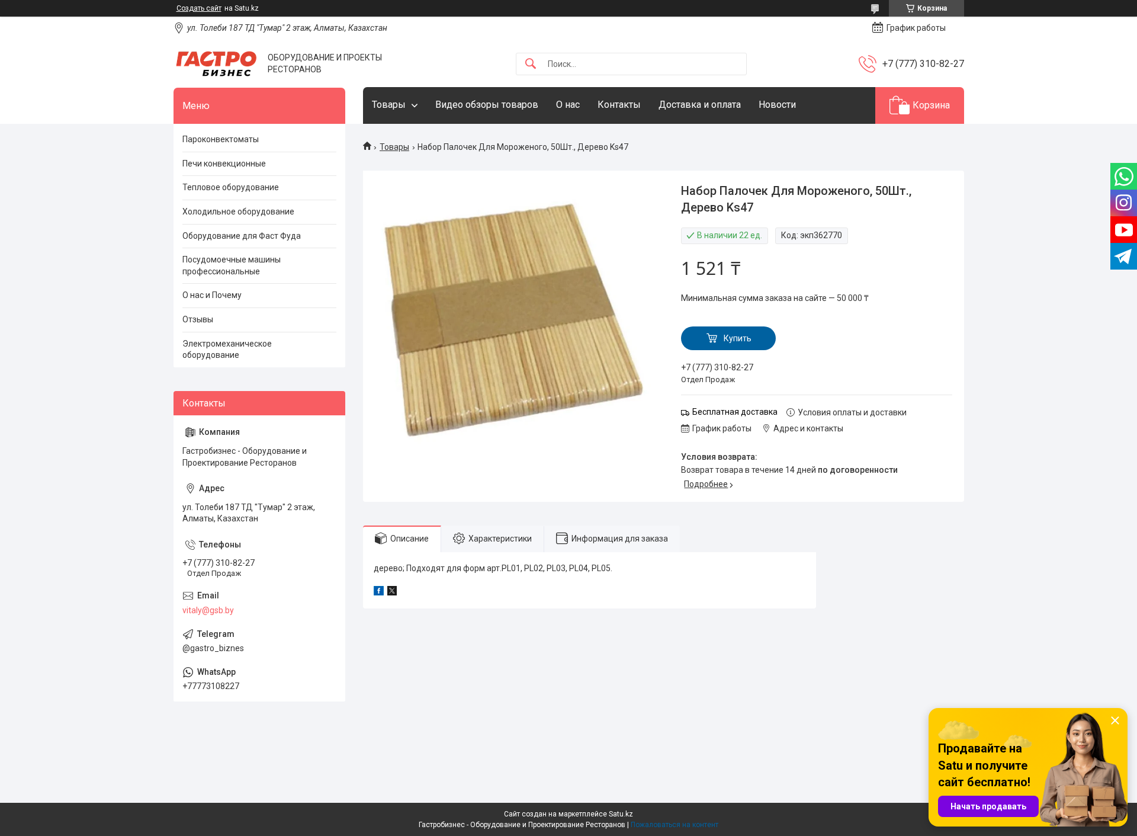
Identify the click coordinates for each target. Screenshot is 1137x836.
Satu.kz (621, 814)
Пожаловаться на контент (674, 825)
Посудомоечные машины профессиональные (231, 265)
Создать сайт (198, 8)
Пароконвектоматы (220, 139)
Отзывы (197, 319)
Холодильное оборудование (238, 211)
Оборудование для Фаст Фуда (241, 236)
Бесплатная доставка (735, 412)
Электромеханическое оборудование (227, 349)
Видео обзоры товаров (486, 104)
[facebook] (379, 592)
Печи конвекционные (224, 163)
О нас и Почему (212, 295)
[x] (392, 592)
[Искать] (530, 64)
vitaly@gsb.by (208, 610)
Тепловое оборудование (230, 187)
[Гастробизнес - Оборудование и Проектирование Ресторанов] (216, 63)
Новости (777, 104)
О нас (568, 104)
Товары (389, 104)
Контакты (619, 104)
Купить (737, 338)
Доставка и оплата (700, 104)
